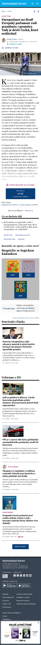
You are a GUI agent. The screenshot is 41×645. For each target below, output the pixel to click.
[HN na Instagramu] (21, 575)
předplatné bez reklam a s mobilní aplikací (16, 205)
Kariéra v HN (7, 604)
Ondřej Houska (12, 39)
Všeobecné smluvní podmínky (26, 604)
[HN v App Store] (24, 585)
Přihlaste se (29, 210)
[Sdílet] (34, 11)
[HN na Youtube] (30, 575)
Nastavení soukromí (23, 600)
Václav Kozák (32, 73)
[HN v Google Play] (10, 585)
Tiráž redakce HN (8, 597)
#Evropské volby (9, 239)
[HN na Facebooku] (18, 575)
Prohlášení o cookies (23, 597)
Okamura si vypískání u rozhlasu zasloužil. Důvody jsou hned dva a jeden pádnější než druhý (19, 473)
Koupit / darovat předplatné (11, 613)
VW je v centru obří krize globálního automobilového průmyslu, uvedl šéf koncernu (20, 442)
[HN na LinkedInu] (24, 575)
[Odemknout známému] (38, 11)
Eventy (5, 616)
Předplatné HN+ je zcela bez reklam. (29, 318)
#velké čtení (8, 235)
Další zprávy (20, 546)
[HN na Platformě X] (15, 575)
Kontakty (5, 594)
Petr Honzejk (13, 467)
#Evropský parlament (22, 235)
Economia (6, 600)
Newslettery (6, 619)
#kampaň (21, 239)
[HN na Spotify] (27, 575)
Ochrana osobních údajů (24, 594)
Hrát (13, 275)
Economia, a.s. (15, 564)
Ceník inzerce (7, 607)
